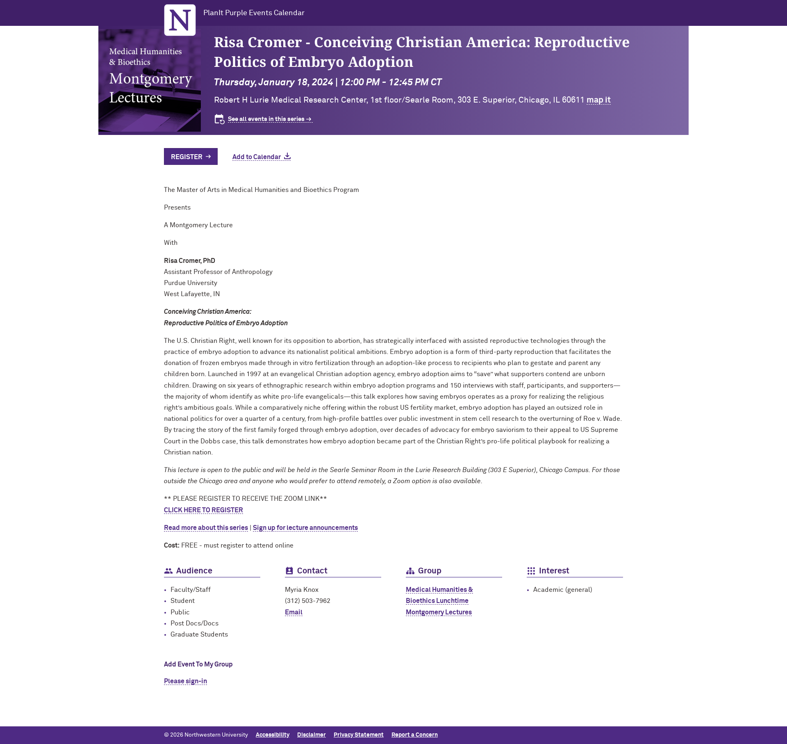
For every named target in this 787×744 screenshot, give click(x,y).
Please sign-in (185, 681)
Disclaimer (311, 735)
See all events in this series (266, 119)
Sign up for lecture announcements (305, 528)
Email (294, 612)
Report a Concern (414, 735)
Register (186, 157)
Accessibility (272, 735)
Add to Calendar (256, 157)
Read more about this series (206, 528)
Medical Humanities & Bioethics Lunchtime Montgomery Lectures (439, 601)
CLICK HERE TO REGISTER (203, 510)
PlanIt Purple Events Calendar (254, 13)
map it (599, 100)
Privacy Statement (359, 735)
